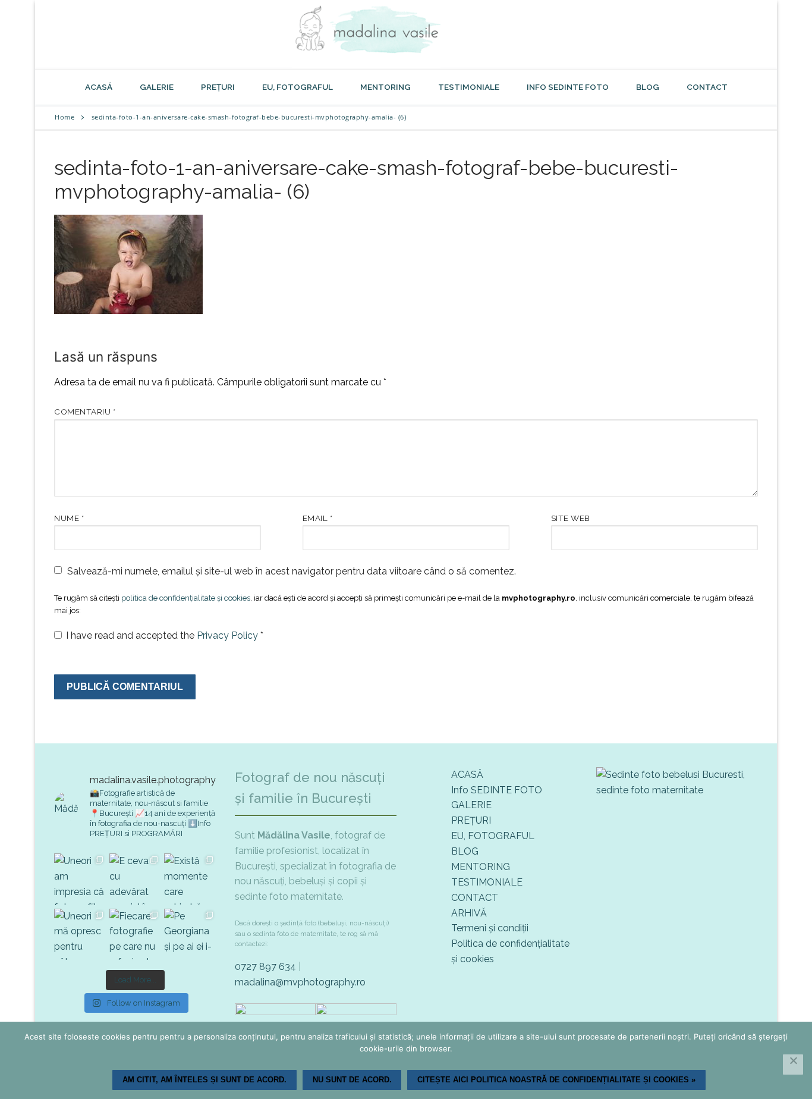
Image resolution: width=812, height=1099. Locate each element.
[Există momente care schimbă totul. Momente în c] (190, 879)
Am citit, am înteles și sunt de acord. (204, 1079)
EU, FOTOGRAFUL (492, 835)
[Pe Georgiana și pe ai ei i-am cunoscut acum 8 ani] (190, 934)
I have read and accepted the (164, 635)
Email (318, 518)
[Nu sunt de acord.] (793, 1064)
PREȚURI (471, 820)
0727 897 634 (265, 966)
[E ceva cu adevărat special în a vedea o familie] (135, 879)
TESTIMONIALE (487, 882)
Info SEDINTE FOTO (496, 790)
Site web (570, 518)
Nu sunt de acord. (352, 1079)
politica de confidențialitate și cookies (185, 598)
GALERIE (471, 805)
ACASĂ (467, 774)
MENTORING (480, 866)
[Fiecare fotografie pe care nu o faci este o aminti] (135, 934)
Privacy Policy (228, 635)
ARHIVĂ (469, 913)
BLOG (465, 851)
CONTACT (474, 897)
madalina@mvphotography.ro (300, 982)
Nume (69, 518)
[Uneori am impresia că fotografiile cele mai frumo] (80, 879)
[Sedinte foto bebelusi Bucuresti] (677, 790)
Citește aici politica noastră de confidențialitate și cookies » (556, 1079)
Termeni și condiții (489, 928)
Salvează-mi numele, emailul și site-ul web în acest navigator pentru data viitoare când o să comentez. (291, 571)
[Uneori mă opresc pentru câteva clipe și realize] (80, 934)
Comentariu (84, 411)
